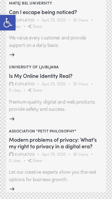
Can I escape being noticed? (43, 12)
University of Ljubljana (34, 67)
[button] (8, 22)
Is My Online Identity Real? (41, 75)
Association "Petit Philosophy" (42, 131)
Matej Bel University (30, 3)
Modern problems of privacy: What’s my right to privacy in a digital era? (53, 142)
